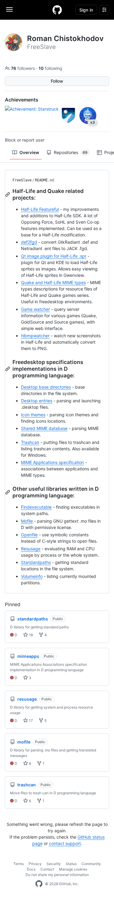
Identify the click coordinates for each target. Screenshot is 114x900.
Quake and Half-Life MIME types (53, 282)
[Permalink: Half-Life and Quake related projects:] (8, 194)
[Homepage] (57, 10)
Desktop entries (36, 400)
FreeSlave (22, 180)
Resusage (30, 548)
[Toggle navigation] (9, 9)
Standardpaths (36, 562)
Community (91, 863)
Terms (18, 863)
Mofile (27, 521)
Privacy (35, 863)
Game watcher (35, 309)
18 (30, 635)
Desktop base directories (46, 387)
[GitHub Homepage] (39, 884)
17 (30, 720)
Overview (29, 152)
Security (54, 863)
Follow (57, 81)
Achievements (21, 100)
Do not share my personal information (57, 874)
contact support (65, 843)
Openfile (29, 534)
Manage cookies (73, 869)
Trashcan (30, 442)
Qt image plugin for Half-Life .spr (53, 256)
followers (23, 68)
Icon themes (33, 414)
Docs (31, 869)
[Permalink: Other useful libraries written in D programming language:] (8, 492)
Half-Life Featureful (40, 209)
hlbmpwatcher (35, 335)
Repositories (71, 152)
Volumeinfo (32, 576)
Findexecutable (36, 507)
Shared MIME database (44, 428)
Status (71, 863)
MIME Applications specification (52, 462)
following (50, 68)
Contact (47, 869)
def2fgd (29, 242)
